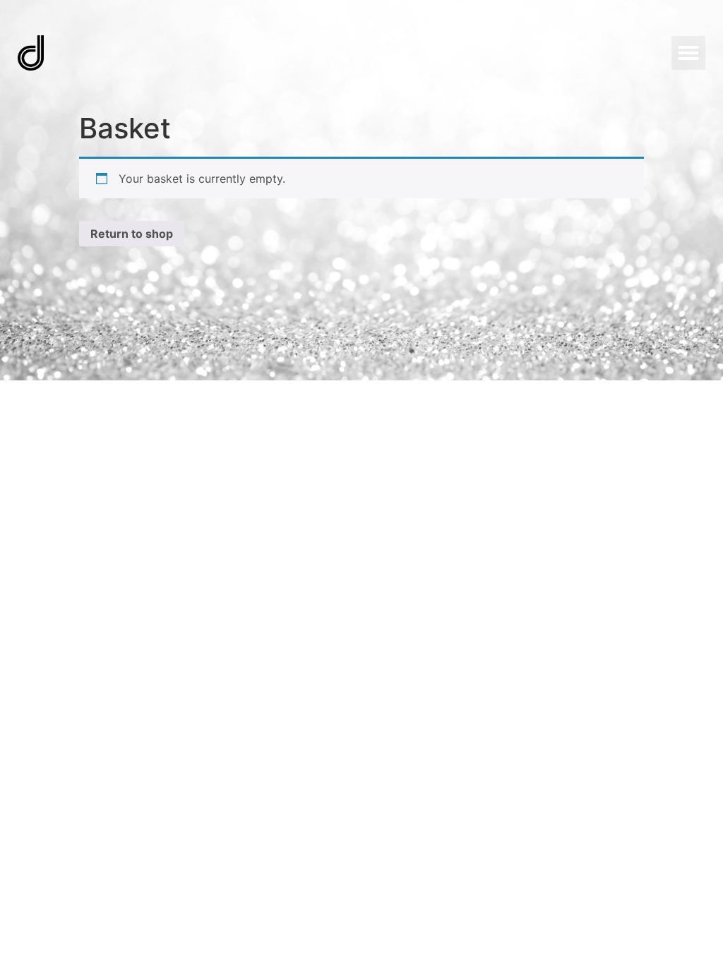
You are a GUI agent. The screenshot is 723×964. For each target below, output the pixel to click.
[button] (688, 53)
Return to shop (131, 234)
